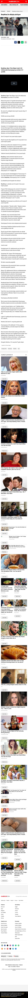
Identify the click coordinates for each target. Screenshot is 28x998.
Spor (19, 348)
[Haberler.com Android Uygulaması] (10, 956)
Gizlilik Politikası (18, 925)
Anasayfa (3, 11)
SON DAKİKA (4, 4)
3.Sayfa (2, 916)
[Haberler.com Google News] (2, 945)
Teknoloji (17, 908)
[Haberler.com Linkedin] (13, 945)
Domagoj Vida (4, 348)
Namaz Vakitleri (4, 925)
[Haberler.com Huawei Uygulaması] (16, 956)
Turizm (16, 912)
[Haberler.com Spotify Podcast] (18, 945)
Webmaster (17, 932)
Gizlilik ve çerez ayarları (6, 969)
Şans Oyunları (4, 929)
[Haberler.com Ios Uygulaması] (4, 956)
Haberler (3, 904)
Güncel (8, 11)
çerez (23, 993)
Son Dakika (3, 912)
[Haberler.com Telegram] (13, 949)
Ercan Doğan (8, 345)
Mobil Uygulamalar (19, 934)
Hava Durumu (4, 923)
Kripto (2, 914)
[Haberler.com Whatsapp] (16, 945)
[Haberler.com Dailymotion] (16, 949)
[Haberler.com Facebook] (5, 945)
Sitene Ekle (17, 938)
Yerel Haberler (18, 916)
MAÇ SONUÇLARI (14, 4)
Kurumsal (17, 921)
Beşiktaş (14, 348)
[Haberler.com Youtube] (8, 949)
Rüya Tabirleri (4, 930)
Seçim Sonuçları (4, 927)
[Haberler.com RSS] (2, 949)
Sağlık (16, 906)
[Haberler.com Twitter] (8, 945)
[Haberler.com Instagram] (10, 945)
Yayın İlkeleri (21, 900)
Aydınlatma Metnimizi (5, 996)
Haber (9, 966)
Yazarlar (16, 914)
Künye (16, 900)
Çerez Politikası (18, 927)
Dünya (2, 918)
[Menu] (2, 1)
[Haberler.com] (5, 896)
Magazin (2, 910)
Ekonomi (3, 906)
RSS (16, 936)
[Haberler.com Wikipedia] (5, 949)
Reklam (8, 900)
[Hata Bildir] (13, 969)
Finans (16, 910)
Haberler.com (4, 921)
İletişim (12, 900)
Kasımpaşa (10, 348)
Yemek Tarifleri (4, 932)
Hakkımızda (3, 900)
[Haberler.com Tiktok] (10, 949)
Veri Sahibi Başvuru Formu (20, 930)
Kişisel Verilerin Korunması (20, 929)
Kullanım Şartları (18, 923)
